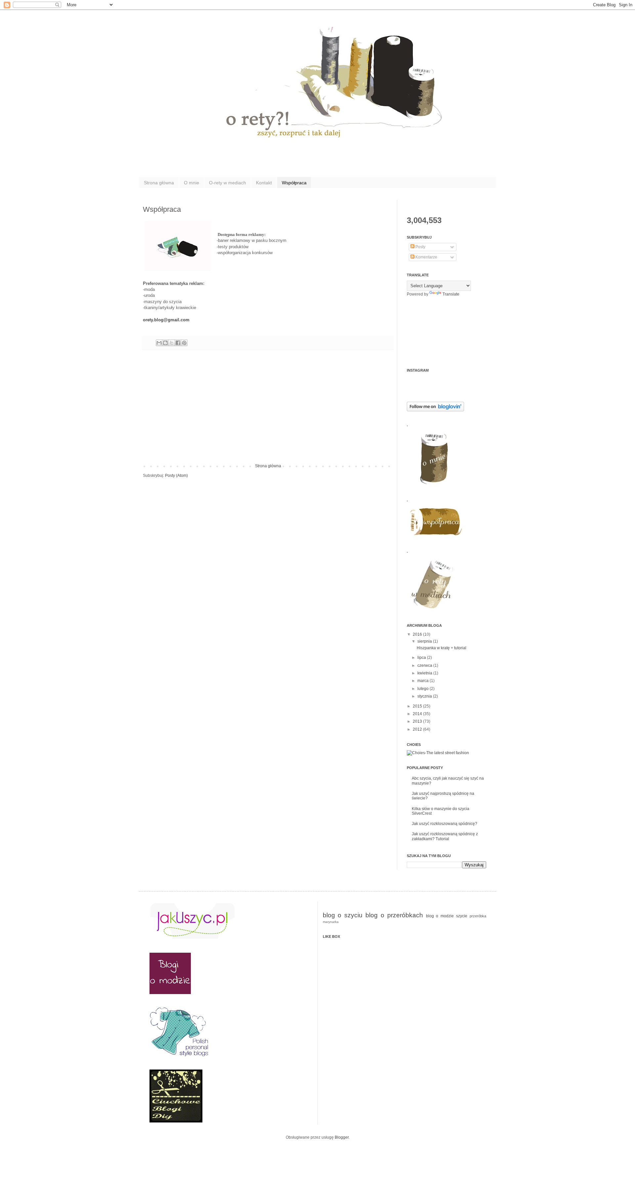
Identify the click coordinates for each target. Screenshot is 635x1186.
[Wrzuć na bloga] (165, 343)
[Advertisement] (268, 414)
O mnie (191, 182)
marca (423, 680)
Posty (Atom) (176, 475)
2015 (418, 706)
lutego (423, 688)
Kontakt (264, 182)
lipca (422, 657)
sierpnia (425, 641)
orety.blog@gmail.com (166, 319)
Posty (419, 247)
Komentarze (425, 257)
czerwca (425, 665)
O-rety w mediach (227, 182)
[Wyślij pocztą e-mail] (159, 343)
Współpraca (294, 182)
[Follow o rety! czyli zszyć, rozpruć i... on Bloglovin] (435, 410)
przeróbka (478, 916)
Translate (451, 294)
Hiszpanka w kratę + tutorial (441, 648)
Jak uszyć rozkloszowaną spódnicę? (444, 823)
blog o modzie (440, 916)
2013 (418, 721)
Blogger (342, 1137)
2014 (418, 713)
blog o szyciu (343, 915)
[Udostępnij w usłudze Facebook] (178, 343)
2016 (418, 634)
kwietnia (425, 673)
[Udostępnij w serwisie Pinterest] (184, 343)
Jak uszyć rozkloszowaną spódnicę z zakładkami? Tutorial (445, 836)
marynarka (331, 922)
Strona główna (159, 182)
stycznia (425, 696)
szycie (461, 916)
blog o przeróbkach (394, 915)
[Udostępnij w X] (171, 343)
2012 (418, 729)
